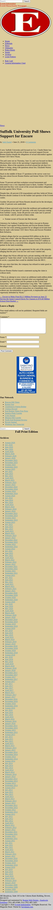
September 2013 (11, 785)
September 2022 (11, 547)
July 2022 (9, 551)
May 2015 (9, 741)
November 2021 (11, 569)
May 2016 (9, 715)
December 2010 (11, 858)
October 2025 (10, 465)
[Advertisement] (26, 95)
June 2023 (9, 527)
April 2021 (9, 584)
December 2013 (11, 779)
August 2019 (10, 628)
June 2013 (9, 792)
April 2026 (9, 451)
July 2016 (9, 710)
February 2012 (10, 827)
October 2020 (10, 597)
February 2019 (10, 642)
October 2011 (10, 836)
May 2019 (9, 635)
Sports (7, 52)
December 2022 (11, 540)
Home (7, 41)
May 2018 (9, 662)
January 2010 (10, 883)
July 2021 (9, 578)
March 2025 (9, 480)
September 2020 (11, 600)
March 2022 (9, 560)
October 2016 (10, 704)
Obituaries (9, 48)
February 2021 (10, 589)
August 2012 (10, 814)
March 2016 (9, 719)
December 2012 (11, 805)
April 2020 (9, 611)
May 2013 (9, 794)
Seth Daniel (7, 142)
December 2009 (11, 885)
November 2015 (11, 728)
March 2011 (9, 852)
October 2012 (10, 810)
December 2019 (11, 620)
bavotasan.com (27, 907)
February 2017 (10, 695)
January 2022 (10, 564)
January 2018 (10, 670)
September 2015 (11, 732)
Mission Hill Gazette (13, 418)
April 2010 (9, 876)
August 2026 (10, 443)
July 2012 (9, 816)
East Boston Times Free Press (16, 411)
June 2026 (9, 447)
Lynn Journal (10, 415)
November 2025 (11, 463)
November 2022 (11, 542)
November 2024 (11, 489)
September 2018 (11, 653)
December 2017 (11, 673)
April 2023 (9, 531)
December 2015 (11, 726)
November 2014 (11, 754)
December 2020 (11, 593)
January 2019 (10, 644)
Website (3, 346)
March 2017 (9, 693)
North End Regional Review (16, 420)
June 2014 (9, 766)
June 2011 (9, 845)
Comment (4, 317)
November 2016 (11, 701)
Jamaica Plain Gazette (13, 413)
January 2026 (10, 458)
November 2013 (11, 781)
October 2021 (10, 571)
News (7, 46)
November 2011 (11, 834)
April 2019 (9, 637)
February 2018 (10, 668)
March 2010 (9, 878)
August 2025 (10, 469)
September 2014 (11, 759)
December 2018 (11, 646)
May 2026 (9, 449)
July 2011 (8, 843)
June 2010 (9, 872)
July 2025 (9, 471)
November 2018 (11, 648)
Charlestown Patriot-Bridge (15, 407)
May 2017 (9, 688)
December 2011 (11, 832)
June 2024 (9, 500)
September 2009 (11, 892)
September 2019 (11, 626)
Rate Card (9, 61)
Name (3, 337)
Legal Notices (10, 57)
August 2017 (10, 681)
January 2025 (10, 485)
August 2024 (10, 496)
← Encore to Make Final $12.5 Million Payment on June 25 (23, 297)
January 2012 (10, 830)
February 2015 (10, 748)
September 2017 (11, 679)
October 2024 (10, 491)
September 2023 (11, 520)
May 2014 (9, 768)
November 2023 (11, 516)
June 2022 (9, 553)
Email (3, 342)
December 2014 (11, 752)
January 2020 (10, 617)
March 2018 (9, 666)
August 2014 (10, 761)
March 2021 (9, 586)
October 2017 (10, 677)
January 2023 (10, 538)
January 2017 (10, 697)
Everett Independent (8, 4)
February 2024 (10, 509)
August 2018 (10, 655)
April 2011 (9, 850)
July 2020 (9, 604)
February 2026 (10, 456)
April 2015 (9, 743)
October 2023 (10, 518)
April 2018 (9, 664)
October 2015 (10, 730)
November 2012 (11, 808)
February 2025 (10, 482)
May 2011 (9, 847)
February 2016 (10, 721)
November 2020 (11, 595)
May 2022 (9, 555)
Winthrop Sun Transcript (14, 424)
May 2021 (9, 582)
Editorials (8, 43)
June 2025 (9, 474)
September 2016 (11, 706)
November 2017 (11, 675)
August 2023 (10, 522)
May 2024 (9, 502)
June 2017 (9, 686)
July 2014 (9, 763)
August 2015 (10, 735)
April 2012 (9, 823)
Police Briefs (10, 50)
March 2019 (9, 639)
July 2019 (9, 631)
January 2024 (10, 511)
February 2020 (10, 615)
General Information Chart (15, 63)
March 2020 (9, 613)
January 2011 (10, 856)
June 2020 (9, 606)
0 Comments (31, 142)
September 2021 (11, 573)
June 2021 (9, 580)
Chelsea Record (11, 409)
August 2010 (10, 867)
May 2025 (9, 476)
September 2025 (11, 467)
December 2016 (11, 699)
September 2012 (11, 812)
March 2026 (9, 454)
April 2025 (9, 478)
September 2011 (11, 839)
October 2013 (10, 783)
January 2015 (10, 750)
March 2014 (9, 772)
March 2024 (9, 507)
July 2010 (9, 869)
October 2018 (10, 651)
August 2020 (10, 602)
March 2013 (9, 799)
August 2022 (10, 549)
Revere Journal (11, 422)
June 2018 (9, 659)
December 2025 (11, 460)
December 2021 (11, 566)
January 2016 (10, 723)
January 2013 (10, 803)
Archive (8, 54)
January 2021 (10, 591)
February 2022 (10, 562)
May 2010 (9, 874)
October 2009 (10, 889)
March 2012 (9, 825)
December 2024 (11, 487)
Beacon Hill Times (12, 402)
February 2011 (10, 854)
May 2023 (9, 529)
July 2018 (9, 657)
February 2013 (10, 801)
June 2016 (9, 712)
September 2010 (11, 865)
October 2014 (10, 757)
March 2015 (9, 746)
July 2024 (9, 498)
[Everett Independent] (25, 37)
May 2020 (9, 608)
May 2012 (9, 821)
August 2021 (10, 575)
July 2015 (9, 737)
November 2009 (11, 887)
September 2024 (11, 493)
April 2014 (9, 770)
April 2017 (9, 690)
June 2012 (9, 819)
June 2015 (9, 739)
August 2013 (10, 788)
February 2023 (10, 535)
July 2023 (9, 524)
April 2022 (9, 558)
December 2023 (11, 513)
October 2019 (10, 624)
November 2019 (11, 622)
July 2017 (9, 684)
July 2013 (9, 790)
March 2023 (9, 533)
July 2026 (9, 445)
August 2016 (10, 708)
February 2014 (10, 774)
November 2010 (11, 861)
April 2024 (9, 505)
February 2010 (10, 881)
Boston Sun (9, 404)
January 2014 (10, 777)
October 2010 (10, 863)
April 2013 (9, 796)
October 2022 (10, 544)
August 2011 (10, 841)
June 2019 (9, 633)
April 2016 (9, 717)
